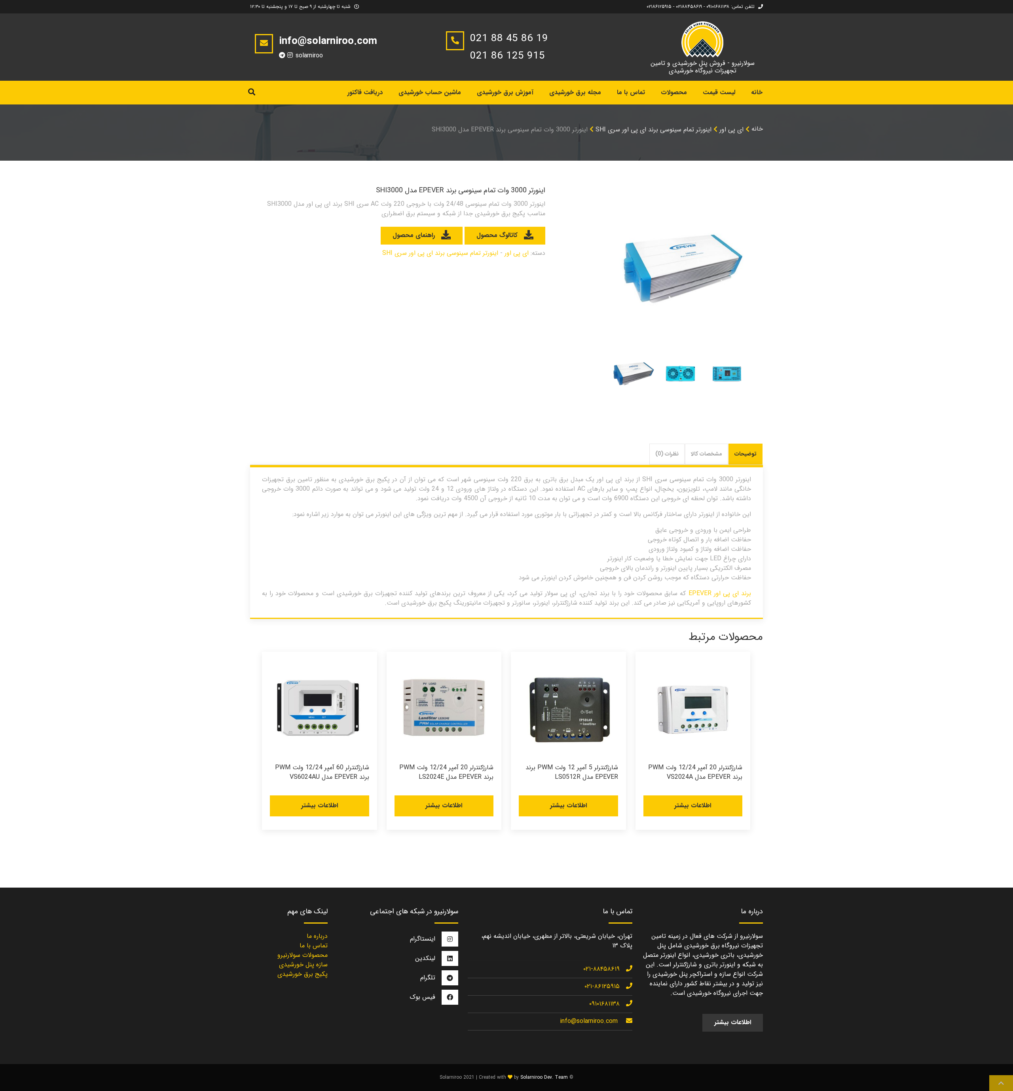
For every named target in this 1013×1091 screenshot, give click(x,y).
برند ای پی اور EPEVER (720, 593)
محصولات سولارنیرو (302, 955)
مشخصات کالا (706, 454)
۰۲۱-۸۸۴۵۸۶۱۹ (601, 969)
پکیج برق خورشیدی (302, 974)
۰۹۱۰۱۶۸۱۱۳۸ (604, 1004)
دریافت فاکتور (365, 92)
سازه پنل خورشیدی (303, 965)
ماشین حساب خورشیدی (429, 92)
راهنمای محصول (414, 235)
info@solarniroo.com (589, 1021)
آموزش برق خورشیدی (505, 92)
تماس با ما (631, 92)
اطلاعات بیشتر (692, 805)
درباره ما (317, 936)
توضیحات (745, 454)
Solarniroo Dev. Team (544, 1077)
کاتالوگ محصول (497, 235)
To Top (1001, 1083)
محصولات (674, 92)
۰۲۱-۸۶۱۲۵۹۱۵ (602, 986)
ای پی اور (731, 130)
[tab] (745, 454)
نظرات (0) (667, 454)
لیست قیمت (719, 92)
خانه (757, 92)
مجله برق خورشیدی (575, 92)
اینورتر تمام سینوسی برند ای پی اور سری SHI (653, 130)
